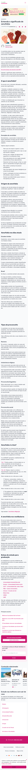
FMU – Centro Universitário (10, 588)
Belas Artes (6, 593)
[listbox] (14, 623)
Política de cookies (20, 747)
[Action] (14, 12)
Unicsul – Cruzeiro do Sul (9, 590)
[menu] (25, 2)
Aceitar (14, 767)
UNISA (5, 595)
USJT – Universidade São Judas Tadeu (13, 586)
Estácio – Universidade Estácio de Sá (12, 584)
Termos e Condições (10, 750)
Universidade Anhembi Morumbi (11, 582)
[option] (14, 615)
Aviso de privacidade (8, 747)
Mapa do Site (20, 750)
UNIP (4, 597)
